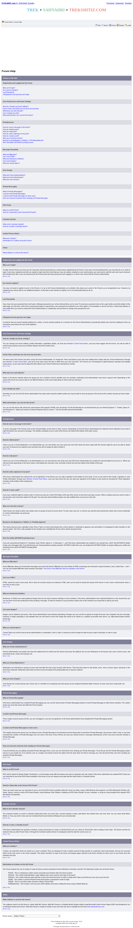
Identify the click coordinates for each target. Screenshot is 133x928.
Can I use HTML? (9, 157)
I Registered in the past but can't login (16, 94)
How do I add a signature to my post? (16, 134)
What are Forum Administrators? (14, 175)
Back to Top (6, 276)
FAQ (99, 25)
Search (106, 25)
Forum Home (8, 22)
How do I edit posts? (10, 131)
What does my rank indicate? (13, 111)
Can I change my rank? (11, 113)
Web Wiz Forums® (68, 921)
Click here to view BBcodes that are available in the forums (63, 568)
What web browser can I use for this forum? (18, 115)
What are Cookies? (9, 238)
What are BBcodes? (10, 154)
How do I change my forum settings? (15, 106)
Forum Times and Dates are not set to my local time (21, 109)
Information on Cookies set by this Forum (17, 241)
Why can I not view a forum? (13, 138)
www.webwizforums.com (95, 907)
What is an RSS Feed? (11, 210)
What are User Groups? (11, 179)
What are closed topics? (11, 163)
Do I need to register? (10, 90)
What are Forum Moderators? (13, 177)
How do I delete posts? (11, 129)
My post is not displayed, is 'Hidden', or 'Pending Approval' (23, 140)
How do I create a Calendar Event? (15, 226)
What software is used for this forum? (16, 253)
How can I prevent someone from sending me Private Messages (25, 198)
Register (121, 25)
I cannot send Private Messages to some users (19, 196)
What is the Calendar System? (13, 224)
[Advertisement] (66, 48)
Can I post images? (9, 161)
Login (129, 25)
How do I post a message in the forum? (16, 127)
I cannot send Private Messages (14, 194)
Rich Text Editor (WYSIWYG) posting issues (18, 142)
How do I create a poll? (11, 136)
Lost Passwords (8, 92)
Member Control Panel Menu (77, 343)
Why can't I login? (9, 88)
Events (113, 25)
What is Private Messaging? (12, 191)
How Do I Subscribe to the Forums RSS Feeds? (19, 212)
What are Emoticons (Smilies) (13, 159)
